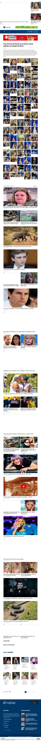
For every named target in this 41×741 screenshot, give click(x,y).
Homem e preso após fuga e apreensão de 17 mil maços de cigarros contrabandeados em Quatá (32, 715)
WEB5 (32, 736)
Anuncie (5, 723)
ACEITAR (38, 738)
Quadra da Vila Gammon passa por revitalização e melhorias (31, 724)
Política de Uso (6, 721)
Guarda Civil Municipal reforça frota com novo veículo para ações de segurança (31, 728)
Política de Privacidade (8, 719)
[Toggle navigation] (4, 32)
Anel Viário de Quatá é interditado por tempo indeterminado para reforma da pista (31, 720)
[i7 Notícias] (7, 27)
